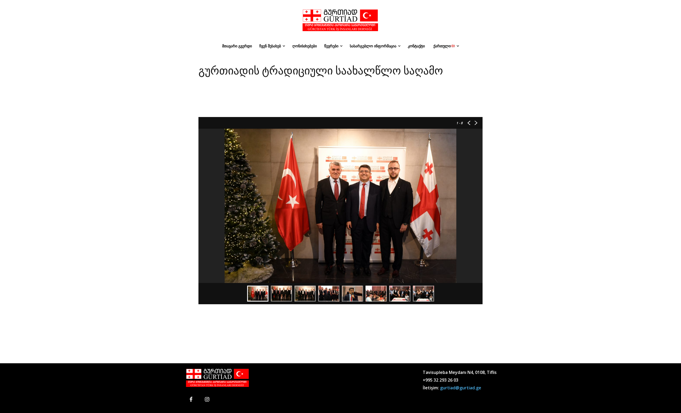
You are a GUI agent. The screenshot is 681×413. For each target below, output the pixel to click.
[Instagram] (207, 399)
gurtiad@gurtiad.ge (460, 388)
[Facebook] (191, 399)
